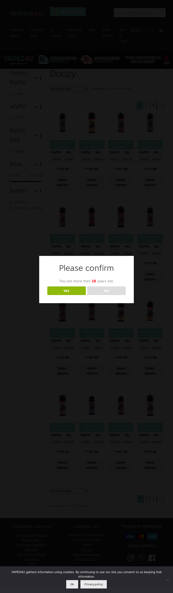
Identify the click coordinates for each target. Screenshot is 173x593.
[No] (167, 579)
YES (66, 290)
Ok (72, 584)
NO (106, 290)
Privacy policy (93, 584)
